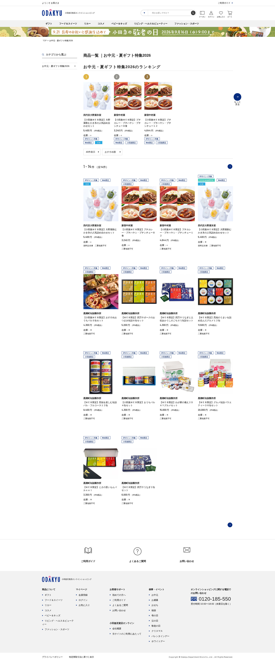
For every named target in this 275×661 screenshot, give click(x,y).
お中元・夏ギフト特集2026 (55, 66)
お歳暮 (155, 600)
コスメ (101, 23)
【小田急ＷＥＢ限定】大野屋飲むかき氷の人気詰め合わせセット (96, 122)
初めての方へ (119, 595)
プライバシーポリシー (52, 657)
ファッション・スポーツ (186, 23)
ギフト (49, 23)
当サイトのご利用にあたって (126, 634)
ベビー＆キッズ (119, 23)
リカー (87, 23)
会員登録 (83, 595)
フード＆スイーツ (68, 23)
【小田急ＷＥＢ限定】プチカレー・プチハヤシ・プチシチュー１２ (157, 122)
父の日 (155, 620)
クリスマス (157, 631)
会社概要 (116, 628)
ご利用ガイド (224, 3)
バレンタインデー (160, 636)
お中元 (155, 595)
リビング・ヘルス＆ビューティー (150, 23)
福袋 (154, 610)
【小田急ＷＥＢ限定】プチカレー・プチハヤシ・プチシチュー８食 (127, 122)
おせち (155, 605)
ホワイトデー (158, 641)
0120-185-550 (215, 598)
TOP (45, 40)
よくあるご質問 (120, 605)
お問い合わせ (119, 610)
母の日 (155, 615)
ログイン (83, 600)
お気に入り (84, 605)
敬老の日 (156, 626)
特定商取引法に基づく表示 (81, 657)
